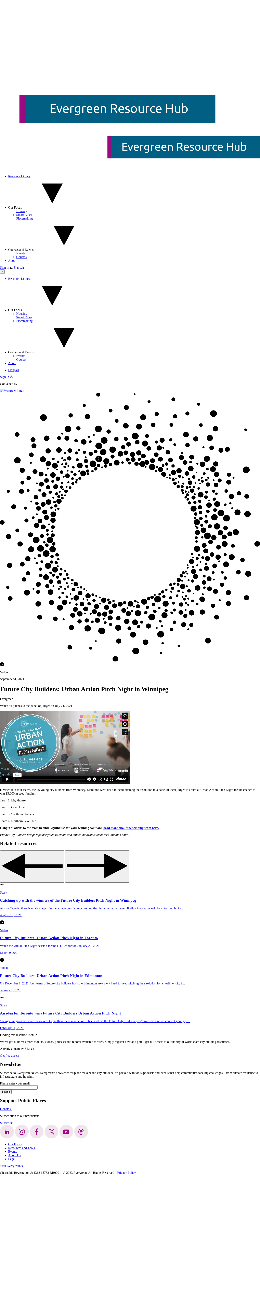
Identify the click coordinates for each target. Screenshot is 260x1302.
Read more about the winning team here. (131, 828)
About (12, 260)
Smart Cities (24, 214)
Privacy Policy (126, 1172)
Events (20, 253)
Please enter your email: (15, 1083)
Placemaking (24, 218)
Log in (31, 1048)
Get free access (9, 1055)
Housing (21, 211)
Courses (21, 257)
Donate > (6, 1109)
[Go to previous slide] (32, 866)
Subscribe (6, 1122)
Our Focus (15, 207)
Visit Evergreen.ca (12, 1165)
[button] (2, 271)
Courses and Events (21, 249)
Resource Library (19, 176)
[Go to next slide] (97, 866)
